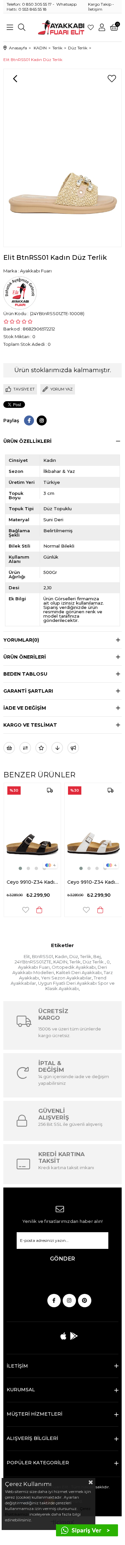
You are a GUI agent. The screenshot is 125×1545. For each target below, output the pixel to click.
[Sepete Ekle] (31, 909)
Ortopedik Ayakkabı (74, 967)
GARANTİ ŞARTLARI (28, 691)
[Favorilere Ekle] (111, 78)
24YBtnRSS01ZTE (33, 961)
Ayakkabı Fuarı (34, 967)
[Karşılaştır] (25, 748)
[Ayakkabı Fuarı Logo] (61, 27)
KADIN (60, 961)
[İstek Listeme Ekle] (9, 748)
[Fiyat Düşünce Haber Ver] (57, 748)
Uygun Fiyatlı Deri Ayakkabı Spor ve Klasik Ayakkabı (76, 985)
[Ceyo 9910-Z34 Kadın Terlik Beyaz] (84, 827)
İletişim (95, 9)
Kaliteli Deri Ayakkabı (79, 972)
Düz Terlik (94, 961)
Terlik (85, 956)
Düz (73, 956)
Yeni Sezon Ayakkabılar (66, 977)
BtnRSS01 (42, 956)
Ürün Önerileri (24, 657)
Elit (27, 956)
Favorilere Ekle (17, 909)
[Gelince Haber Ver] (73, 748)
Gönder (62, 1259)
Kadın (61, 956)
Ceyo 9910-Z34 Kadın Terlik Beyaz (85, 882)
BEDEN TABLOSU (25, 674)
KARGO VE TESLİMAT (30, 725)
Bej (97, 956)
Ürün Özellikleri (27, 441)
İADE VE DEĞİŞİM (24, 708)
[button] (12, 868)
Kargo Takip (99, 4)
